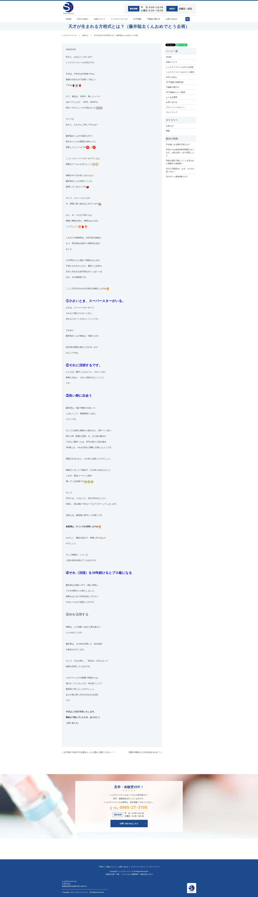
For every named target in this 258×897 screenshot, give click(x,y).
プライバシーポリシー (175, 107)
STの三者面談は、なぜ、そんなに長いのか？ (180, 170)
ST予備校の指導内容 (174, 82)
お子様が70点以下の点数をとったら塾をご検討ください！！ (89, 752)
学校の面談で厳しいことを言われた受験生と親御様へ (180, 162)
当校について (99, 19)
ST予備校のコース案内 (175, 92)
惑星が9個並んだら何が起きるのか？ (144, 752)
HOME (68, 19)
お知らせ (85, 35)
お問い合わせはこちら (129, 823)
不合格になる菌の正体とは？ (178, 144)
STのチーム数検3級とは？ (177, 176)
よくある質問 (171, 97)
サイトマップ (171, 112)
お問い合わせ (171, 19)
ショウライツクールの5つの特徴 (179, 67)
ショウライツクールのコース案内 (180, 72)
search (188, 20)
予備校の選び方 (153, 19)
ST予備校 (137, 19)
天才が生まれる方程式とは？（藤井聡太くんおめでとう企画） (116, 35)
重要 (168, 131)
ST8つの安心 (82, 19)
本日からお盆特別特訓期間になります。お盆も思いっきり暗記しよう (180, 152)
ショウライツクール (119, 19)
